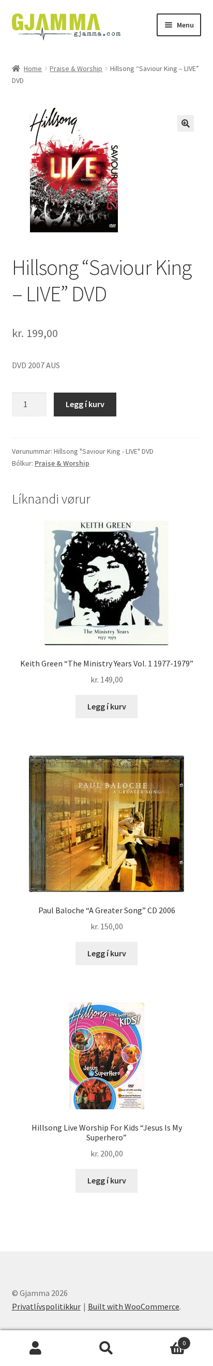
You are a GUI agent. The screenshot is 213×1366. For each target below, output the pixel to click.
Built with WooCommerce (133, 1306)
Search (106, 1348)
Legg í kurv (85, 404)
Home (33, 68)
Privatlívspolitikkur (46, 1306)
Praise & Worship (76, 68)
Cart (164, 1339)
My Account (35, 1348)
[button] (185, 123)
